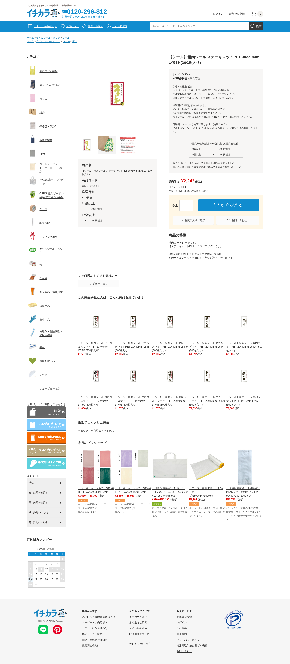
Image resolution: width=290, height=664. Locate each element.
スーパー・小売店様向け (96, 622)
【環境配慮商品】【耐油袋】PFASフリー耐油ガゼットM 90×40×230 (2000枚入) (243, 492)
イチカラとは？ (138, 616)
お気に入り (72, 26)
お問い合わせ (239, 220)
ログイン (218, 13)
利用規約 (182, 634)
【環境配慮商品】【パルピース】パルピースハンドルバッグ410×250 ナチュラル (170, 492)
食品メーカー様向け (93, 634)
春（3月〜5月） (38, 492)
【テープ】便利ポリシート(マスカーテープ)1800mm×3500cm (206, 492)
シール (66, 37)
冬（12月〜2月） (39, 522)
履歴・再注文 (95, 26)
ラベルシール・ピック (48, 37)
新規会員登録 (237, 13)
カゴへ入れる (231, 205)
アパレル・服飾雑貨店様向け (98, 616)
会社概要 (182, 628)
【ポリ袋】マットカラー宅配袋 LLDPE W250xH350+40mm (133, 490)
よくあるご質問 (138, 622)
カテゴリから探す (45, 26)
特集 (31, 482)
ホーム (30, 37)
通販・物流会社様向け (95, 639)
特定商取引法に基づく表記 (192, 645)
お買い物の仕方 (138, 628)
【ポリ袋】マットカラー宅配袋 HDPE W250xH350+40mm (96, 490)
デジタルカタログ (139, 643)
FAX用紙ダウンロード (142, 634)
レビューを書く (99, 283)
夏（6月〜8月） (38, 502)
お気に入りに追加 (195, 220)
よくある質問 (119, 26)
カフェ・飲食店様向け (95, 628)
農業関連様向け (91, 645)
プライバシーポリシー (189, 639)
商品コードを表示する (92, 186)
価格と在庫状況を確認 (196, 191)
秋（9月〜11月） (39, 512)
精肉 (74, 41)
